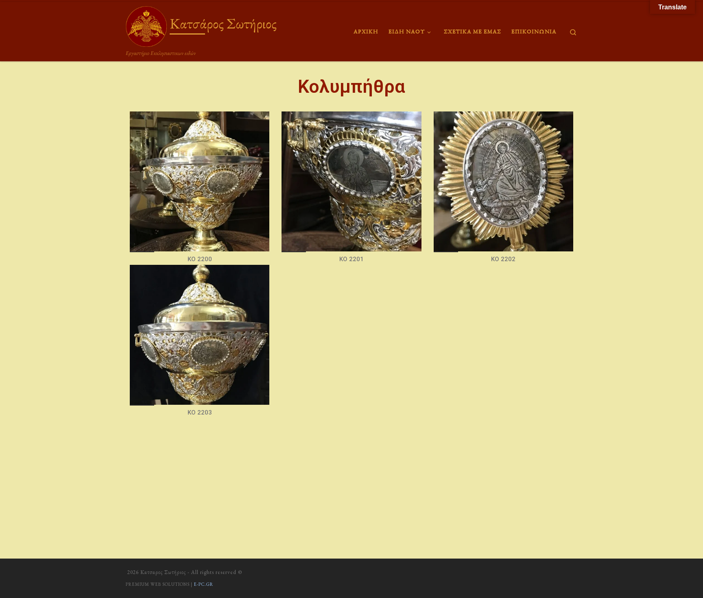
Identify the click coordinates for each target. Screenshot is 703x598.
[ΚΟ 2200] (199, 181)
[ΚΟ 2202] (503, 181)
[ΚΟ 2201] (351, 181)
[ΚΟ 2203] (199, 334)
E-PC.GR (203, 584)
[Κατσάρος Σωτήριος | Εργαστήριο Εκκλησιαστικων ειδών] (146, 24)
